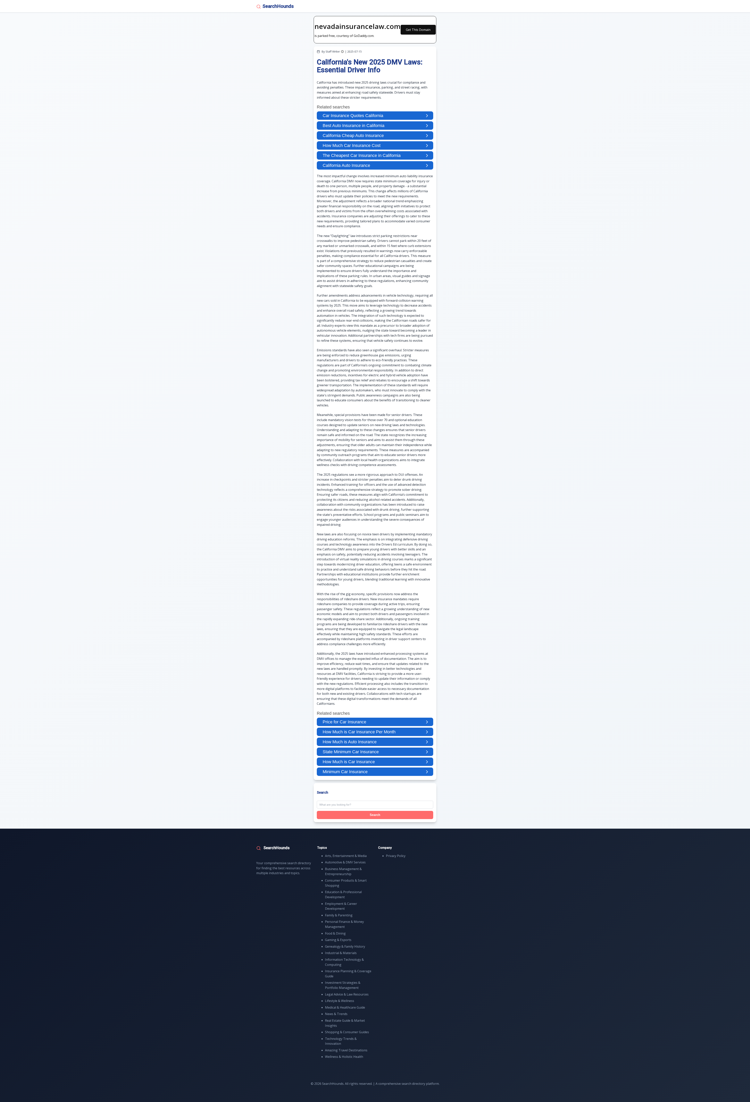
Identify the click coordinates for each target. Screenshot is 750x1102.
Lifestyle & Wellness (339, 1001)
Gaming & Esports (338, 940)
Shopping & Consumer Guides (347, 1032)
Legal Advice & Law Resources (347, 994)
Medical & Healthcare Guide (345, 1007)
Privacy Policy (395, 856)
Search (375, 815)
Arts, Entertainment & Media (346, 856)
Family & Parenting (339, 915)
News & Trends (336, 1014)
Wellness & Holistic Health (344, 1057)
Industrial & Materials (341, 953)
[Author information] (342, 51)
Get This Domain (418, 30)
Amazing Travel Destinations (346, 1050)
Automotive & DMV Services (345, 862)
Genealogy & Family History (345, 946)
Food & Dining (335, 933)
